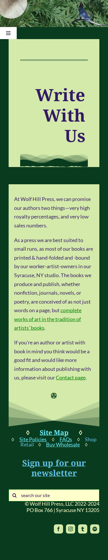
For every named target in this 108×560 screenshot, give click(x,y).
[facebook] (58, 529)
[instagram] (70, 529)
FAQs (66, 439)
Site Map (54, 432)
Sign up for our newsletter (54, 467)
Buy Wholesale (63, 444)
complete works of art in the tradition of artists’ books (48, 319)
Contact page (71, 377)
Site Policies (33, 439)
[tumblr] (82, 529)
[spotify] (94, 529)
